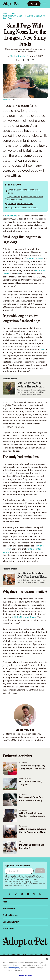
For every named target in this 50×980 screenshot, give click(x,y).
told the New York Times (24, 617)
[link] (38, 884)
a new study (10, 215)
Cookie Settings (25, 975)
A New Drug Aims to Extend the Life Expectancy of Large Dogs (33, 832)
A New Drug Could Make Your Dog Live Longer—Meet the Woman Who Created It (33, 816)
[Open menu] (44, 4)
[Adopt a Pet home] (10, 4)
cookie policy (14, 968)
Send (40, 870)
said (42, 349)
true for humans (35, 258)
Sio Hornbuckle (17, 56)
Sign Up (34, 4)
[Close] (47, 959)
